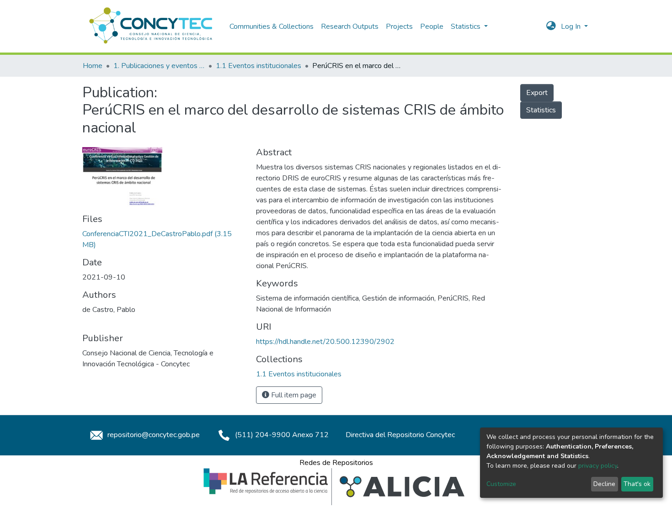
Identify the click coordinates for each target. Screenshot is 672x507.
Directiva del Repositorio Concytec (400, 435)
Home (92, 66)
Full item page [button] (292, 395)
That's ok (637, 484)
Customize (501, 484)
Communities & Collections (271, 26)
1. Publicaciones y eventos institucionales (159, 66)
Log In (571, 26)
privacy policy (597, 465)
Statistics (541, 110)
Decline (604, 484)
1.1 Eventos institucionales (258, 66)
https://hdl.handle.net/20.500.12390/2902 (325, 342)
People (431, 26)
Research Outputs (350, 26)
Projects (399, 26)
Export (537, 93)
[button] (551, 26)
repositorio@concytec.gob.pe (153, 435)
